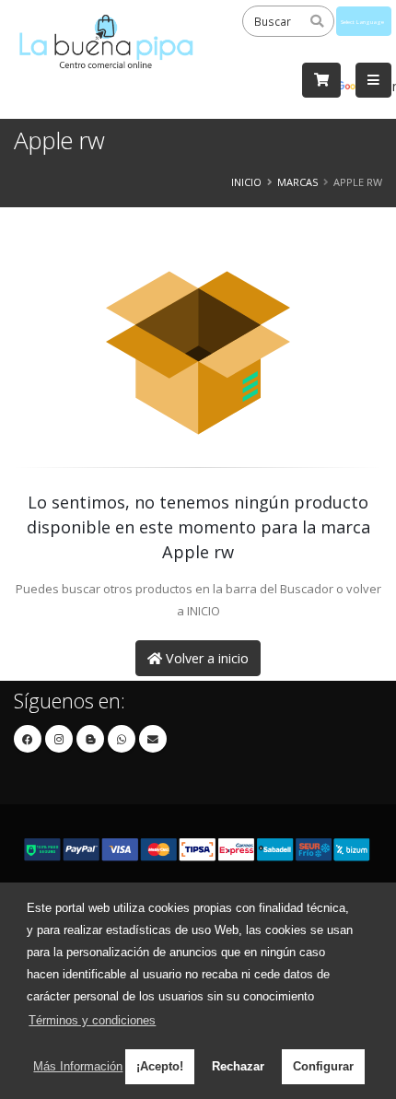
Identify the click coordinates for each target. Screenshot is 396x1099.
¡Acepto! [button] (159, 1066)
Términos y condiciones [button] (92, 1020)
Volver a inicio (205, 658)
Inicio (246, 182)
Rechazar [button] (238, 1066)
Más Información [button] (77, 1066)
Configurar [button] (323, 1066)
